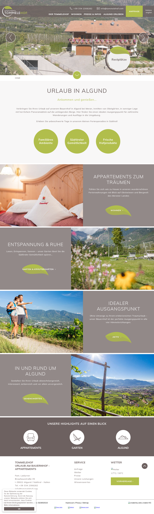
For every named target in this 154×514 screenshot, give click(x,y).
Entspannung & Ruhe (35, 244)
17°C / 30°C (117, 473)
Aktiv (41, 322)
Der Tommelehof (59, 14)
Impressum (70, 503)
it (148, 10)
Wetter (77, 472)
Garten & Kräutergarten (112, 259)
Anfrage (78, 469)
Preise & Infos (92, 14)
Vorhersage (124, 481)
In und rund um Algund (35, 371)
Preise (77, 475)
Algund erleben (113, 14)
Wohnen (76, 14)
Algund (123, 447)
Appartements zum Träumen (118, 179)
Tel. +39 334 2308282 (26, 485)
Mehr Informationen (12, 505)
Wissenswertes (82, 482)
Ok (19, 509)
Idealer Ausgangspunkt (118, 306)
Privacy (78, 503)
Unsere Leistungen (84, 479)
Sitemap (85, 503)
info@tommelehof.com (26, 488)
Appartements (41, 195)
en (149, 12)
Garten (77, 447)
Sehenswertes (112, 385)
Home (17, 78)
